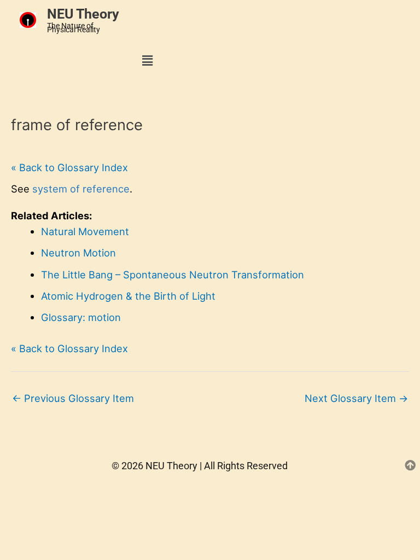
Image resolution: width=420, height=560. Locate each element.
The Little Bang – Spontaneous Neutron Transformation (172, 275)
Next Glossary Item (356, 398)
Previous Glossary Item (73, 398)
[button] (147, 60)
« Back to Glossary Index (69, 167)
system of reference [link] (81, 189)
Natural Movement (85, 231)
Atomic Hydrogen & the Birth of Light (128, 296)
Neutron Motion (78, 253)
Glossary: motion (81, 317)
